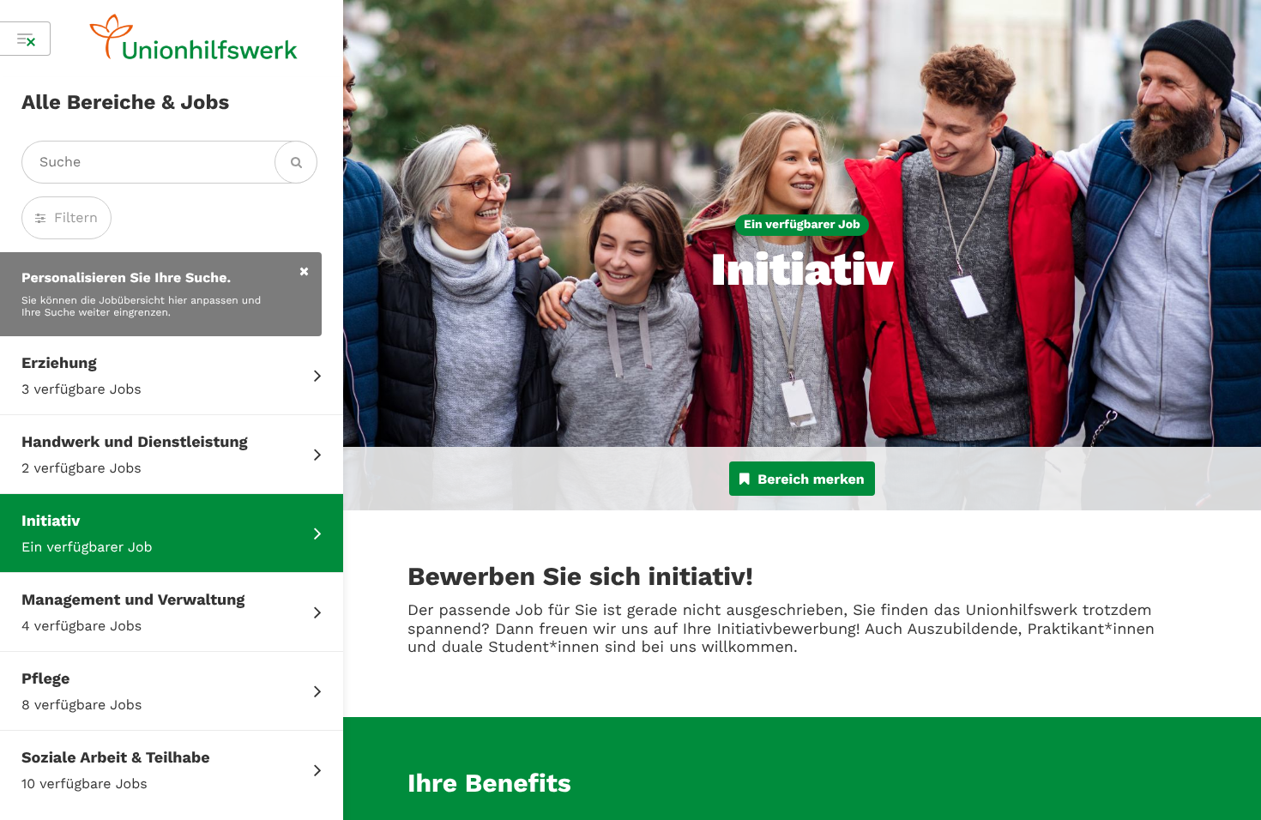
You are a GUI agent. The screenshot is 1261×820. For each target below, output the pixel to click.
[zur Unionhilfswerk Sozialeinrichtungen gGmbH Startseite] (193, 38)
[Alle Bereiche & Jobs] (25, 38)
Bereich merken (810, 479)
